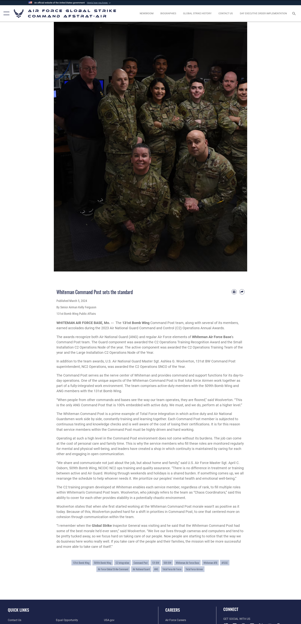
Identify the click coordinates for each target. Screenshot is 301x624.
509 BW (167, 563)
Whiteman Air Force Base (187, 563)
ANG (156, 569)
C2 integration (122, 563)
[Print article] (234, 291)
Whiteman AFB (210, 563)
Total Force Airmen (194, 569)
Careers (172, 610)
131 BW (155, 563)
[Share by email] (242, 291)
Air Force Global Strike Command (113, 569)
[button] (99, 3)
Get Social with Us (236, 619)
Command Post (141, 563)
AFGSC (225, 563)
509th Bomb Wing (102, 563)
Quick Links (18, 610)
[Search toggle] (294, 13)
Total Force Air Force (172, 569)
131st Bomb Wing (135, 323)
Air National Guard (141, 569)
